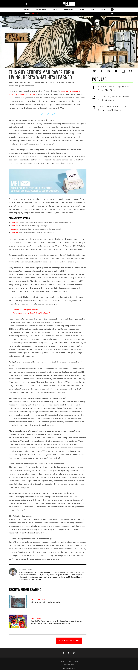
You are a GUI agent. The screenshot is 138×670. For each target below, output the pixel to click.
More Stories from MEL (69, 640)
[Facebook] (102, 71)
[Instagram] (130, 71)
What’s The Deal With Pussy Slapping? (29, 226)
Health (55, 10)
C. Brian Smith (36, 14)
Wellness (103, 10)
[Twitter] (94, 71)
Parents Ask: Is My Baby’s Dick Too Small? (31, 313)
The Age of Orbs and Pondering (46, 602)
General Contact (69, 664)
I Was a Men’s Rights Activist (25, 309)
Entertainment (41, 10)
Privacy (69, 661)
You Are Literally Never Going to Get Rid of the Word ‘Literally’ (36, 229)
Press (76, 661)
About (62, 661)
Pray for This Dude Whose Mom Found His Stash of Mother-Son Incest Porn (41, 222)
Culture (27, 10)
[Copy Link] (123, 71)
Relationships (68, 10)
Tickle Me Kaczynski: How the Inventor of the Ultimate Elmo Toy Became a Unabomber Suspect (56, 622)
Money (82, 10)
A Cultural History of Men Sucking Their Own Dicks (32, 232)
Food (92, 10)
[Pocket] (116, 71)
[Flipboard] (109, 71)
